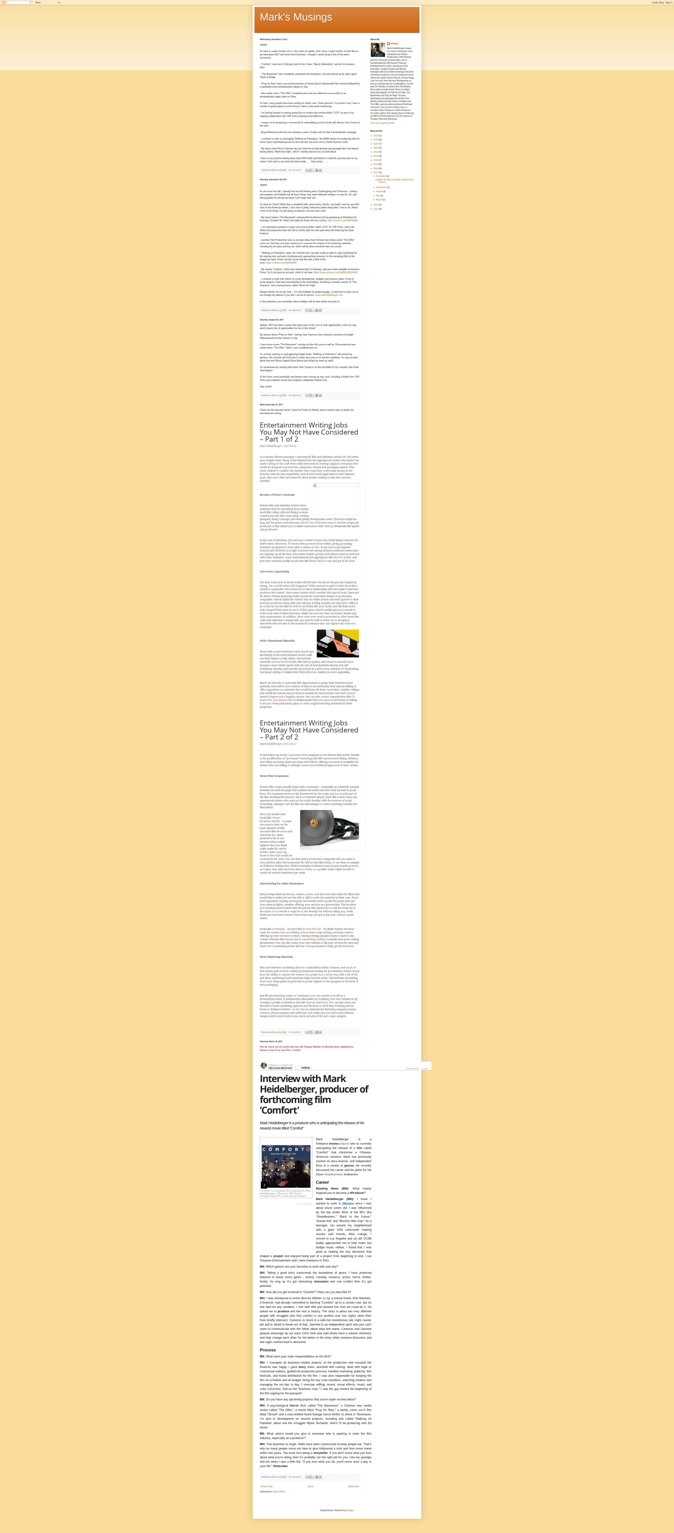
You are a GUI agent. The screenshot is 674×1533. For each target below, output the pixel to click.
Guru (325, 1002)
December (381, 176)
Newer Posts (267, 1486)
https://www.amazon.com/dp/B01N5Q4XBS (336, 272)
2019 (376, 164)
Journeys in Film (282, 700)
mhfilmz (394, 43)
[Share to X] (313, 170)
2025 (376, 139)
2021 (376, 156)
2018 (376, 168)
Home (310, 1486)
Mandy (289, 939)
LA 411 (296, 1009)
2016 (376, 205)
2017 (376, 172)
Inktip (327, 862)
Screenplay (278, 929)
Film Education (321, 700)
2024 (376, 144)
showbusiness (334, 1174)
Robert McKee (271, 821)
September (381, 187)
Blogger (349, 1510)
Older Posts (353, 1486)
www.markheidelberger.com (329, 295)
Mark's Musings (296, 17)
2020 (376, 160)
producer (344, 1143)
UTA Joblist (344, 557)
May (378, 195)
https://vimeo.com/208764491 (343, 220)
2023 (376, 148)
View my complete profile (382, 123)
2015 (376, 209)
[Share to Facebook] (317, 170)
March (379, 199)
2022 (376, 152)
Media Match (317, 560)
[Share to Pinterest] (320, 170)
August (379, 191)
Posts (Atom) (279, 1491)
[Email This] (307, 170)
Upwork (311, 1002)
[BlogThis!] (310, 170)
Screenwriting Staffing (312, 939)
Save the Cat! (313, 929)
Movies (349, 1203)
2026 (376, 135)
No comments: (295, 170)
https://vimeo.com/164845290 (281, 262)
